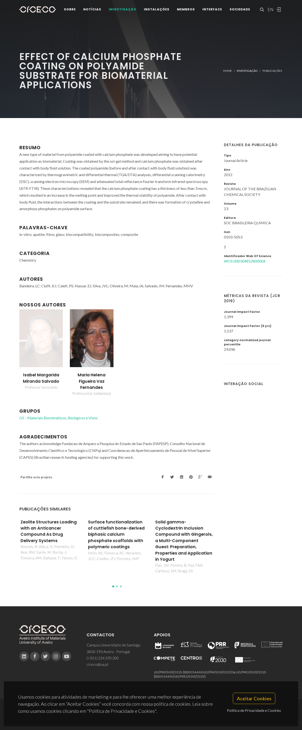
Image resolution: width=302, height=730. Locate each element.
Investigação (122, 9)
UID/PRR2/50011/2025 (251, 672)
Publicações (272, 70)
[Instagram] (56, 656)
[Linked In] (24, 656)
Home (227, 70)
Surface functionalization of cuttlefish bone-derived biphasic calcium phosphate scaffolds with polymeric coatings (116, 534)
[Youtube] (66, 656)
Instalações (156, 9)
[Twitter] (45, 656)
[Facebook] (34, 656)
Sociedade (240, 9)
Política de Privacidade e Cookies (254, 710)
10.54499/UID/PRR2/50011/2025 (182, 677)
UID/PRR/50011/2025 (168, 672)
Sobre (70, 9)
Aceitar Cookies (254, 698)
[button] (113, 586)
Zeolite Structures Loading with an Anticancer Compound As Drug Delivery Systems (49, 531)
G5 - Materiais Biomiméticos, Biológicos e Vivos (58, 418)
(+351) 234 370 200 (103, 658)
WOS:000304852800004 (244, 261)
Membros (186, 9)
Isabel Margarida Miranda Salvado (41, 378)
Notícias (92, 9)
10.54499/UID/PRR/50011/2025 (210, 672)
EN (270, 9)
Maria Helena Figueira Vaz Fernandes (91, 381)
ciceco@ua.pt (98, 664)
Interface (212, 9)
